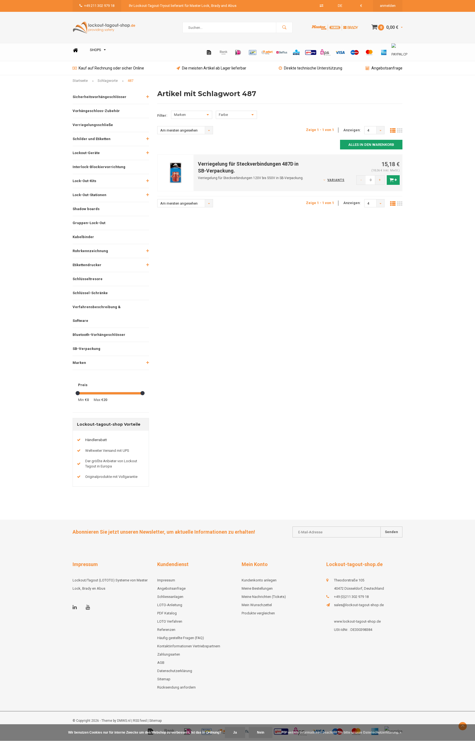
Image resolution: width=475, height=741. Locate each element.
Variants (335, 180)
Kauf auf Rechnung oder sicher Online (111, 68)
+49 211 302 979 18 (99, 6)
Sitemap (163, 679)
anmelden (388, 6)
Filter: (162, 115)
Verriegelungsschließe (93, 125)
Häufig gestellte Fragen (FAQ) (180, 638)
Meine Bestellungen (257, 588)
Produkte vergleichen (258, 613)
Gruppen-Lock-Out (89, 223)
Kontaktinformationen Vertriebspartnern (188, 646)
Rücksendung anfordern (176, 687)
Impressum (166, 580)
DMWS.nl (124, 721)
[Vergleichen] (321, 6)
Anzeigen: (352, 130)
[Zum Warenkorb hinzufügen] (393, 180)
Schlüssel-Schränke (90, 293)
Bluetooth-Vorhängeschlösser (99, 335)
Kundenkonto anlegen (259, 580)
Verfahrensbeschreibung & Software (97, 314)
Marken (79, 363)
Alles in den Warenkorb (371, 145)
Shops (95, 50)
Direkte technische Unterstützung (313, 68)
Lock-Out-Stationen (89, 195)
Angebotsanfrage (386, 68)
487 (130, 81)
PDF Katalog (167, 613)
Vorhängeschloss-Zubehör (96, 111)
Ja (235, 732)
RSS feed (140, 721)
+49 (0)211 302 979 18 (351, 597)
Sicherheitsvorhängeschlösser (99, 97)
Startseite (80, 81)
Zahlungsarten (168, 654)
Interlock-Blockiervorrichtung (99, 167)
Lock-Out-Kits (84, 181)
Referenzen (166, 630)
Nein (260, 732)
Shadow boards (86, 209)
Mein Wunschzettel (257, 605)
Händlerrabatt (96, 440)
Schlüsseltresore (88, 279)
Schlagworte (108, 81)
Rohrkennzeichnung (90, 251)
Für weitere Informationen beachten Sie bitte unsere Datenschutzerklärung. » (341, 732)
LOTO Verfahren (169, 621)
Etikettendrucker (87, 265)
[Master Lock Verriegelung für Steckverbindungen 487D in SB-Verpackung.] (175, 172)
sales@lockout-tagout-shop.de (359, 605)
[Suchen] (284, 27)
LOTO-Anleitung (169, 605)
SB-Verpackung (86, 349)
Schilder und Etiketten (92, 139)
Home (75, 50)
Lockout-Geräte (86, 153)
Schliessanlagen (170, 597)
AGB (160, 663)
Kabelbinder (83, 237)
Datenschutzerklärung (174, 671)
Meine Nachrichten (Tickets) (264, 597)
